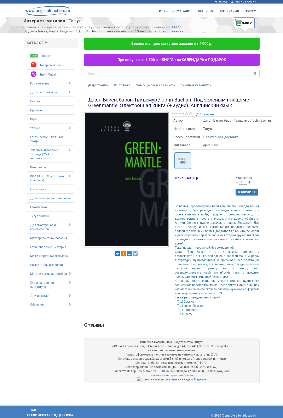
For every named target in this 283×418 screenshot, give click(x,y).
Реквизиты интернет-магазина (172, 375)
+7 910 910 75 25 (161, 371)
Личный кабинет (195, 85)
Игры (33, 119)
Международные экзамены (49, 256)
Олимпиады (38, 189)
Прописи (36, 110)
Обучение (206, 10)
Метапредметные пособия (48, 238)
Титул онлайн (39, 216)
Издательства (40, 83)
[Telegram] (135, 253)
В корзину (247, 191)
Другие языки (39, 295)
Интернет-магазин (175, 10)
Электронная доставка (220, 137)
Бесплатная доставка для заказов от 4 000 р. (171, 43)
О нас (31, 410)
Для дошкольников (43, 92)
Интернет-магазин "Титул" (62, 27)
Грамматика (38, 207)
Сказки (35, 101)
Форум (250, 10)
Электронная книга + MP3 (160, 27)
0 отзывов (207, 114)
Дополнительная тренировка (50, 198)
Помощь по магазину (155, 85)
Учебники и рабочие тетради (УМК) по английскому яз (44, 154)
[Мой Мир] (129, 253)
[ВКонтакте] (117, 253)
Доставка (100, 85)
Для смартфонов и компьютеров (43, 227)
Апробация (229, 10)
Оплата (125, 85)
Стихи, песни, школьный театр (46, 139)
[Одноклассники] (123, 253)
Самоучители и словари (46, 264)
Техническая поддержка (50, 415)
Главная (29, 27)
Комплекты (38, 167)
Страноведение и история (48, 247)
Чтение (35, 128)
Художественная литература (111, 27)
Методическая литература (48, 273)
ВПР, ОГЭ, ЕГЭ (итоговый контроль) (47, 178)
